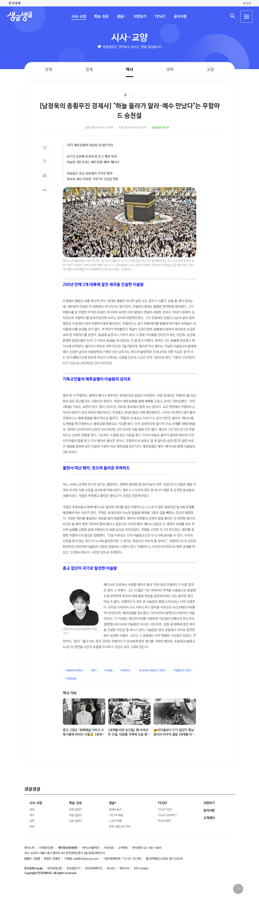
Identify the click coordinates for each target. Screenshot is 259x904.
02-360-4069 (152, 847)
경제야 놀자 (115, 809)
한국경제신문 (54, 868)
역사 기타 (69, 693)
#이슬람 (109, 670)
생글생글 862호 (160, 127)
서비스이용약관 (90, 847)
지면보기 (139, 17)
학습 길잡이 (75, 815)
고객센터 (123, 847)
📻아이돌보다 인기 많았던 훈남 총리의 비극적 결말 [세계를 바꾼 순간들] (174, 734)
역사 (129, 69)
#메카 (94, 670)
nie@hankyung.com (86, 858)
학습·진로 (101, 17)
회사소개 (29, 847)
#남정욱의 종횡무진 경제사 (152, 670)
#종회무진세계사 (74, 670)
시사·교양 (78, 17)
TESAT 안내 (165, 809)
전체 (48, 69)
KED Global (141, 868)
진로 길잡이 (75, 821)
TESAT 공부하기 (167, 815)
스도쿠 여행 (115, 821)
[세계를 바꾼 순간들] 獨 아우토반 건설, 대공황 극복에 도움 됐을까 (129, 734)
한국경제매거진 (93, 868)
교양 (210, 69)
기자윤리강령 (46, 847)
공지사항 (180, 17)
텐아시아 (124, 868)
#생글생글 (71, 678)
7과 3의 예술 (116, 815)
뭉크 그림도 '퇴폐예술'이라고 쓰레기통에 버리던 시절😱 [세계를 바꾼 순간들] (84, 734)
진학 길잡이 (75, 809)
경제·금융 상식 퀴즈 (120, 826)
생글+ (121, 17)
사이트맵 (108, 847)
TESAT (160, 17)
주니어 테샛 (164, 821)
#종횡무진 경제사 (182, 670)
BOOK (111, 868)
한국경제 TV (74, 868)
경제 (89, 69)
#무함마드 (126, 670)
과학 (170, 69)
